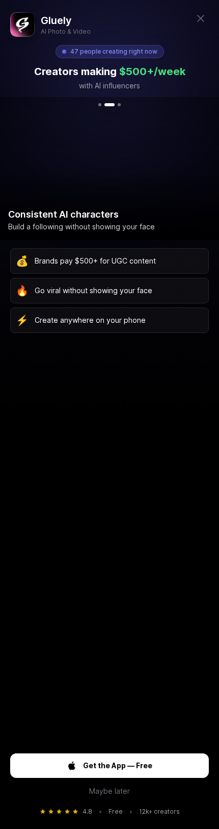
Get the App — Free (117, 765)
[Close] (200, 18)
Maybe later (109, 791)
